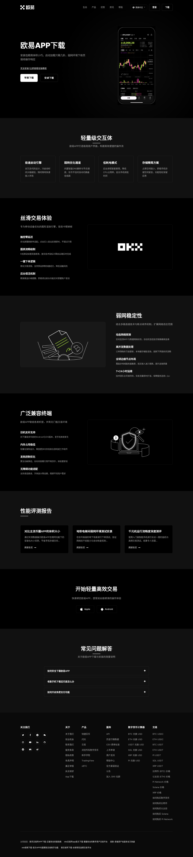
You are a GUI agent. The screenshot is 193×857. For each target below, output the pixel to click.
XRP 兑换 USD (135, 755)
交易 (84, 744)
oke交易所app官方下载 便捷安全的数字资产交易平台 (86, 842)
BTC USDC (158, 734)
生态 (85, 7)
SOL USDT (158, 760)
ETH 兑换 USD (135, 739)
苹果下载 (29, 77)
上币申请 (110, 750)
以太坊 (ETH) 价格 (161, 776)
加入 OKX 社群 (113, 776)
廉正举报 (69, 766)
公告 (108, 771)
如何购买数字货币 (161, 798)
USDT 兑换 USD (136, 744)
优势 (103, 7)
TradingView (88, 760)
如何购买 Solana (160, 814)
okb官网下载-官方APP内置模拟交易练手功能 (40, 848)
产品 (94, 7)
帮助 (121, 7)
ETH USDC (158, 739)
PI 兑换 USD (134, 760)
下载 (167, 7)
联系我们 (69, 744)
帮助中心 (110, 760)
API (108, 734)
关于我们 (69, 734)
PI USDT (157, 755)
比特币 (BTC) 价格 (161, 771)
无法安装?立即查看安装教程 (33, 68)
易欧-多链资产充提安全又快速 (122, 842)
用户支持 (110, 755)
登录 (154, 7)
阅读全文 (28, 547)
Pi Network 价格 (160, 782)
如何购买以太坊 (160, 808)
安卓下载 (49, 77)
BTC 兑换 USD (135, 734)
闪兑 (84, 739)
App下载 (69, 776)
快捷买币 (86, 734)
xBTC (84, 766)
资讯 (112, 7)
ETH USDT (158, 750)
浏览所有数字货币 (90, 750)
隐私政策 (69, 755)
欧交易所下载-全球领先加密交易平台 (76, 848)
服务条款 (69, 750)
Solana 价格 (158, 787)
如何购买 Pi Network (163, 819)
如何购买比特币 (160, 803)
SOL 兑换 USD (135, 750)
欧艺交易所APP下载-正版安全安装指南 (45, 842)
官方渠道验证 (112, 766)
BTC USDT (158, 744)
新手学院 (86, 755)
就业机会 (69, 739)
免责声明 (69, 760)
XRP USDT (158, 766)
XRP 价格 (157, 792)
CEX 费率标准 (113, 744)
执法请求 (69, 771)
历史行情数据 (112, 739)
